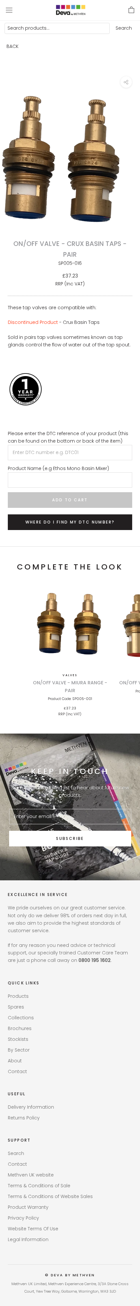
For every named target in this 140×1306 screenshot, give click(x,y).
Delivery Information (31, 1107)
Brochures (20, 1028)
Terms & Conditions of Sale (39, 1185)
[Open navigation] (9, 10)
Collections (21, 1017)
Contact (17, 1071)
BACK (13, 46)
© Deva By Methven (70, 1275)
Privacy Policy (23, 1218)
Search (124, 28)
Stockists (18, 1039)
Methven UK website (31, 1175)
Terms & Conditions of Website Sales (50, 1196)
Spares (16, 1007)
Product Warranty (28, 1207)
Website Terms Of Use (33, 1228)
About (15, 1060)
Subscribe (70, 838)
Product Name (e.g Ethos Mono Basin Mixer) (58, 468)
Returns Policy (24, 1118)
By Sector (19, 1050)
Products (18, 996)
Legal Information (28, 1239)
